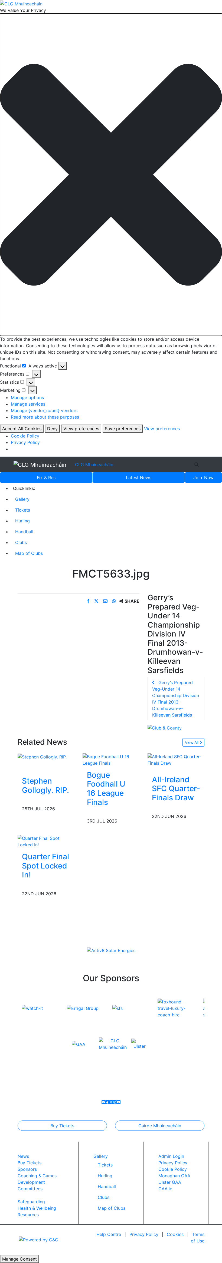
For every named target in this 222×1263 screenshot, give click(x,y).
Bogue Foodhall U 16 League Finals (106, 788)
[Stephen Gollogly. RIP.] (42, 756)
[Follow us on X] (111, 1102)
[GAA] (78, 1043)
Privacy (143, 1234)
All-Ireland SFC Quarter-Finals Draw (176, 788)
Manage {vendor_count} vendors (44, 410)
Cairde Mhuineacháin (159, 1125)
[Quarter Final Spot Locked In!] (46, 841)
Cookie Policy (25, 436)
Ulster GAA (169, 1182)
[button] (111, 175)
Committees (30, 1188)
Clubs (21, 542)
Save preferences (123, 428)
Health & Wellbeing (37, 1208)
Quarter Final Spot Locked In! (45, 865)
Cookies (175, 1234)
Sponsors (27, 1169)
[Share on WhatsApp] (114, 601)
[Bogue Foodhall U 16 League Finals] (111, 759)
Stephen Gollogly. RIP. (45, 785)
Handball (24, 531)
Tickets (22, 510)
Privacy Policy (25, 442)
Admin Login (171, 1156)
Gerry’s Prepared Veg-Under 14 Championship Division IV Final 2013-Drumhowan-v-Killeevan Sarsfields (175, 699)
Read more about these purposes (45, 417)
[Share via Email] (106, 601)
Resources (28, 1214)
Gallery (22, 499)
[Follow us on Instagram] (115, 1102)
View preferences (81, 428)
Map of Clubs (29, 553)
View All (192, 742)
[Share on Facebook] (89, 601)
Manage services (28, 404)
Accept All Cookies (21, 428)
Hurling (22, 520)
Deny (52, 428)
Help (108, 1234)
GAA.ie (165, 1188)
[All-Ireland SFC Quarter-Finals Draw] (176, 759)
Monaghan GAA (174, 1175)
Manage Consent (19, 1259)
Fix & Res (46, 477)
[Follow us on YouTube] (118, 1102)
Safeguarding (31, 1201)
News (138, 477)
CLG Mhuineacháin (94, 464)
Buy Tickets (62, 1125)
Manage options (27, 397)
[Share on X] (97, 601)
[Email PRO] (103, 1102)
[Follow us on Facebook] (107, 1102)
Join (203, 477)
